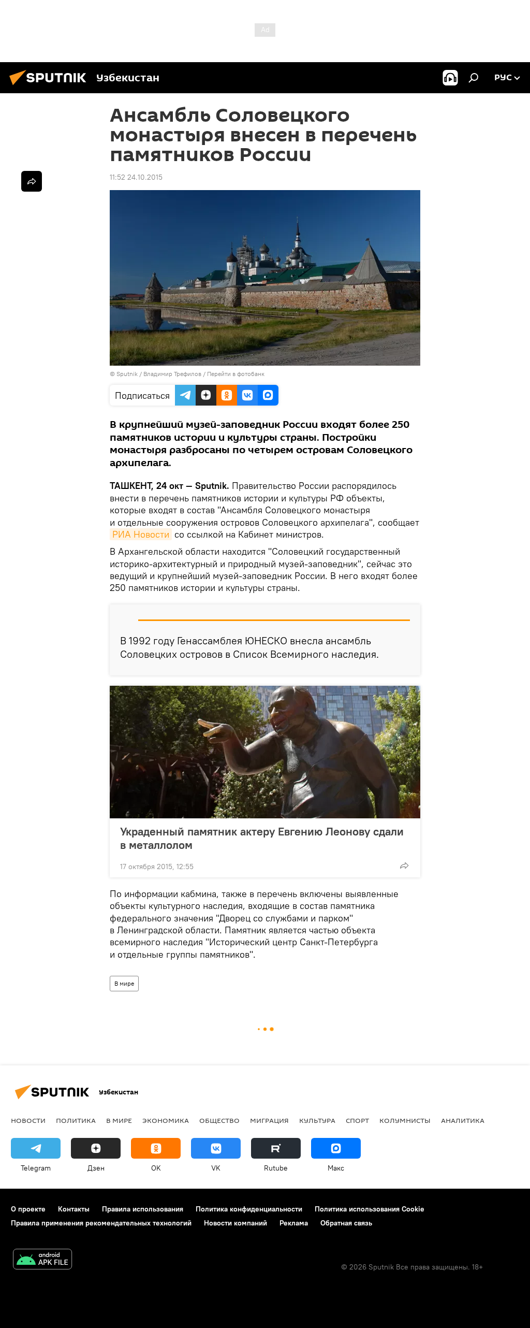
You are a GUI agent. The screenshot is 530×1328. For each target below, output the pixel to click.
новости (28, 1120)
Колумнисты (405, 1120)
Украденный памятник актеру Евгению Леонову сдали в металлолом (262, 838)
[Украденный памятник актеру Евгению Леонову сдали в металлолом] (265, 752)
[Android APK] (42, 1260)
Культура (317, 1120)
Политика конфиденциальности (249, 1209)
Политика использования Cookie (369, 1209)
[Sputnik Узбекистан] (50, 86)
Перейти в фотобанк (235, 374)
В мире (124, 983)
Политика (76, 1120)
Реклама (293, 1223)
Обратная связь (346, 1223)
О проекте (28, 1209)
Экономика (165, 1120)
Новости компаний (235, 1223)
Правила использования (142, 1209)
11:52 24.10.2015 (136, 177)
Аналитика (462, 1120)
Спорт (357, 1120)
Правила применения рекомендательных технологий (101, 1223)
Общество (219, 1120)
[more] (404, 865)
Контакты (74, 1209)
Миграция (269, 1120)
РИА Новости (140, 534)
